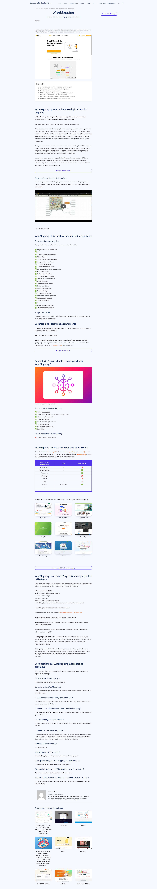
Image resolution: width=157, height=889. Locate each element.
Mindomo (43, 518)
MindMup (83, 537)
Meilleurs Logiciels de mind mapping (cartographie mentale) (53, 8)
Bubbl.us (63, 556)
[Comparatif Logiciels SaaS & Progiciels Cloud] (40, 3)
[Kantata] (63, 875)
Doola (63, 851)
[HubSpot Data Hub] (43, 875)
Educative (63, 825)
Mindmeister (63, 518)
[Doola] (63, 843)
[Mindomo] (43, 509)
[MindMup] (83, 528)
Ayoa (83, 556)
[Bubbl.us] (63, 547)
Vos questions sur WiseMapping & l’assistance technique (55, 98)
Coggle (43, 537)
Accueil (36, 8)
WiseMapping (81, 454)
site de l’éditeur (58, 345)
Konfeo (83, 825)
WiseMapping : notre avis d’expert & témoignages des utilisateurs (57, 96)
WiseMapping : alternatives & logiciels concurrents (53, 94)
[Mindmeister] (63, 509)
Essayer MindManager (63, 170)
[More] (73, 25)
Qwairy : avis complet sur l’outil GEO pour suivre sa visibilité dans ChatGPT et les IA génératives (43, 829)
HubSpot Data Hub (43, 884)
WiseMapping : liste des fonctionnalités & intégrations (54, 89)
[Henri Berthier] (41, 795)
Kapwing (83, 851)
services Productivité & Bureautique (70, 613)
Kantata (63, 884)
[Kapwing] (83, 843)
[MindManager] (83, 509)
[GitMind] (63, 528)
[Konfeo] (83, 817)
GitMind (63, 537)
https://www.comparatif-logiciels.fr (55, 794)
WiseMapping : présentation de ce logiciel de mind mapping (56, 87)
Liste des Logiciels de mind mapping (63, 568)
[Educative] (63, 817)
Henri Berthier (52, 792)
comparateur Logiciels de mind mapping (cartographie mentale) (64, 452)
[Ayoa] (83, 547)
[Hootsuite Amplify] (83, 875)
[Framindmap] (43, 547)
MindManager (83, 518)
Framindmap (43, 556)
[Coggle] (43, 528)
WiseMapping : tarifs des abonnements (50, 91)
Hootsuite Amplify (83, 884)
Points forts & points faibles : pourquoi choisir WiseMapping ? (56, 93)
